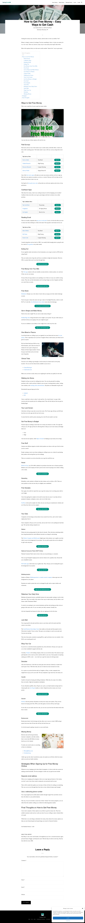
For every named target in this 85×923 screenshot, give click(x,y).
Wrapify (28, 652)
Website (23, 894)
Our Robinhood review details (38, 302)
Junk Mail (26, 88)
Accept (68, 918)
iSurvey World (26, 170)
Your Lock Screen (28, 77)
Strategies (24, 95)
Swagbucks (25, 208)
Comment (23, 860)
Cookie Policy (68, 920)
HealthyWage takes (25, 317)
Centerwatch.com (28, 369)
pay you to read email (42, 220)
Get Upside (25, 212)
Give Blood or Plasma (29, 71)
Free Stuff (26, 81)
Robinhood (23, 293)
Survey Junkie (26, 160)
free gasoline (30, 244)
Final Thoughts (25, 97)
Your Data (26, 84)
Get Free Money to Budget (30, 79)
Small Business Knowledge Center (31, 629)
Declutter (26, 92)
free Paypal (32, 688)
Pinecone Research (27, 167)
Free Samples (27, 82)
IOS (25, 395)
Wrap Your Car (27, 90)
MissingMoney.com (28, 750)
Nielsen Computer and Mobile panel (31, 538)
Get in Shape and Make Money (31, 69)
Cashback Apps (27, 60)
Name (23, 879)
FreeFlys (23, 502)
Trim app (25, 272)
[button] (82, 908)
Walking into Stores (28, 75)
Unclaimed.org (27, 753)
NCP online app (24, 563)
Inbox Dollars (26, 230)
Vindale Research (26, 163)
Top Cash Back (26, 205)
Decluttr (23, 701)
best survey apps (30, 175)
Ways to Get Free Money (28, 56)
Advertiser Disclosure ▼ (42, 29)
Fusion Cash (25, 237)
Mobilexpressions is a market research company (41, 577)
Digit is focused (40, 438)
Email (23, 887)
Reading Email (27, 62)
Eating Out (26, 64)
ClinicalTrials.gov (28, 367)
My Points (25, 234)
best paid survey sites (33, 183)
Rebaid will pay (24, 465)
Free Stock (26, 68)
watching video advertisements (37, 385)
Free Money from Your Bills (30, 66)
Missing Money (27, 94)
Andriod (26, 393)
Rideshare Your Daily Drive (30, 86)
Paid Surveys (27, 58)
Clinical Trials (27, 73)
